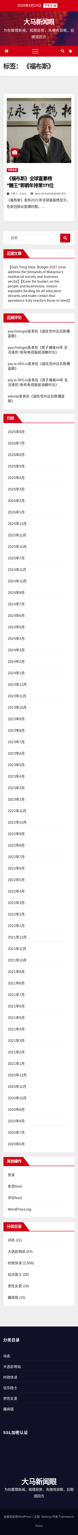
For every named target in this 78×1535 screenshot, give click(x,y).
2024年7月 (16, 604)
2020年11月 (17, 1087)
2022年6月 (16, 868)
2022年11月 (17, 811)
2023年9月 (16, 719)
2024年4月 (16, 638)
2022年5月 (16, 880)
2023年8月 (16, 730)
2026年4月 (16, 478)
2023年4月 (16, 776)
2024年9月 (16, 593)
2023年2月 (16, 799)
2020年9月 (16, 1109)
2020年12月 (17, 1075)
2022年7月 (16, 857)
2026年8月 (16, 432)
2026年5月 (16, 466)
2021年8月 (16, 983)
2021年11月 (17, 949)
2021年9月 (16, 972)
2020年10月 (17, 1098)
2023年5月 (16, 765)
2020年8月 (16, 1121)
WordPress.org (19, 1209)
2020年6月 (16, 1144)
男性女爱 (15, 1286)
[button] (62, 51)
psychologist (18, 331)
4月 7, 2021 (19, 193)
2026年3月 (16, 489)
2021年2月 (16, 1052)
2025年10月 (17, 547)
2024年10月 (17, 581)
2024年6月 (16, 616)
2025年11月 (17, 535)
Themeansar (66, 1516)
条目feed (15, 1186)
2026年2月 (16, 501)
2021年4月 (16, 1029)
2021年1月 (16, 1064)
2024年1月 (16, 673)
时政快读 (12, 170)
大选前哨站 (16, 1251)
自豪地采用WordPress (18, 1516)
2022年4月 (16, 891)
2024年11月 (17, 570)
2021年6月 (16, 1006)
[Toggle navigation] (35, 51)
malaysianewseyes (50, 193)
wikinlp (13, 396)
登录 (11, 1175)
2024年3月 (16, 650)
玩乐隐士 (15, 1274)
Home (39, 1525)
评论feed (15, 1198)
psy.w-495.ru (18, 364)
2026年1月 (16, 512)
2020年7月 (16, 1132)
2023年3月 (16, 788)
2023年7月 (16, 742)
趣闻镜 (13, 1297)
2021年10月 (17, 960)
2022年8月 (16, 845)
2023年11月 (17, 696)
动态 (11, 1240)
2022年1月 (16, 926)
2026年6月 (16, 455)
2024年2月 (16, 661)
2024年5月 (16, 627)
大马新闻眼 (39, 22)
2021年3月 (16, 1041)
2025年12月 (17, 524)
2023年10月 (17, 707)
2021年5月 (16, 1018)
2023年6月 (16, 753)
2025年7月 (16, 558)
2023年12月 (17, 684)
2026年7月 (16, 443)
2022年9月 (16, 834)
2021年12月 (17, 937)
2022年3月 (16, 903)
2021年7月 (16, 995)
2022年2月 (16, 914)
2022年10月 (17, 822)
